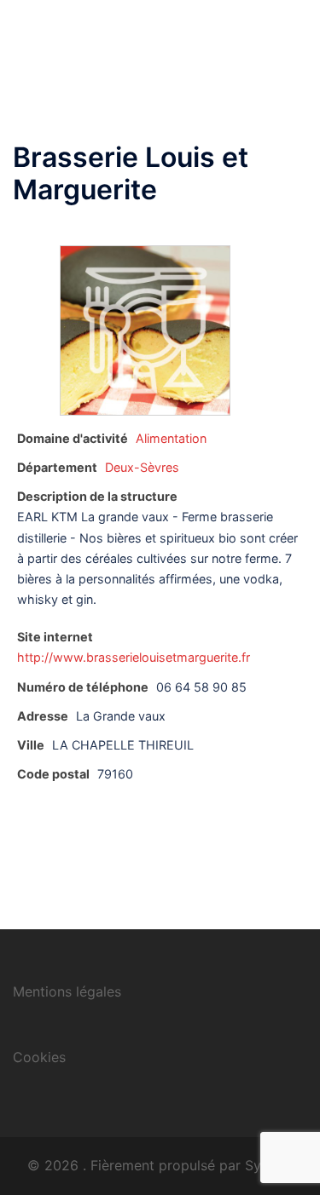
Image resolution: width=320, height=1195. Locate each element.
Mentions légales (67, 991)
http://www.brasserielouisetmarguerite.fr (133, 657)
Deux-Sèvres (142, 467)
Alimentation (171, 438)
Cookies (39, 1057)
